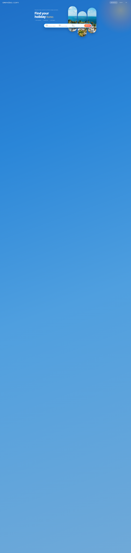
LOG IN (120, 2)
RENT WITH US (113, 2)
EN (126, 2)
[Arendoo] (10, 2)
